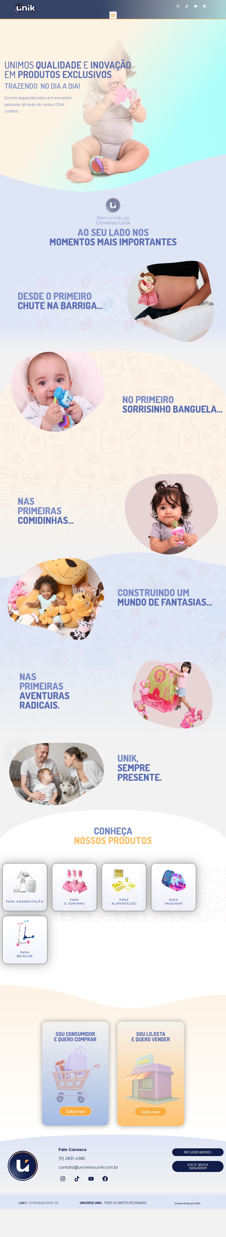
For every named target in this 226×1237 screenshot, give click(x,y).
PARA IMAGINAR (174, 902)
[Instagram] (178, 6)
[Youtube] (195, 6)
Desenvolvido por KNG (187, 1203)
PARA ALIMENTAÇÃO (124, 902)
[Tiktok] (186, 6)
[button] (113, 15)
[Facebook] (204, 6)
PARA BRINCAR (25, 954)
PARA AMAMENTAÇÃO (25, 902)
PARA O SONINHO (74, 902)
